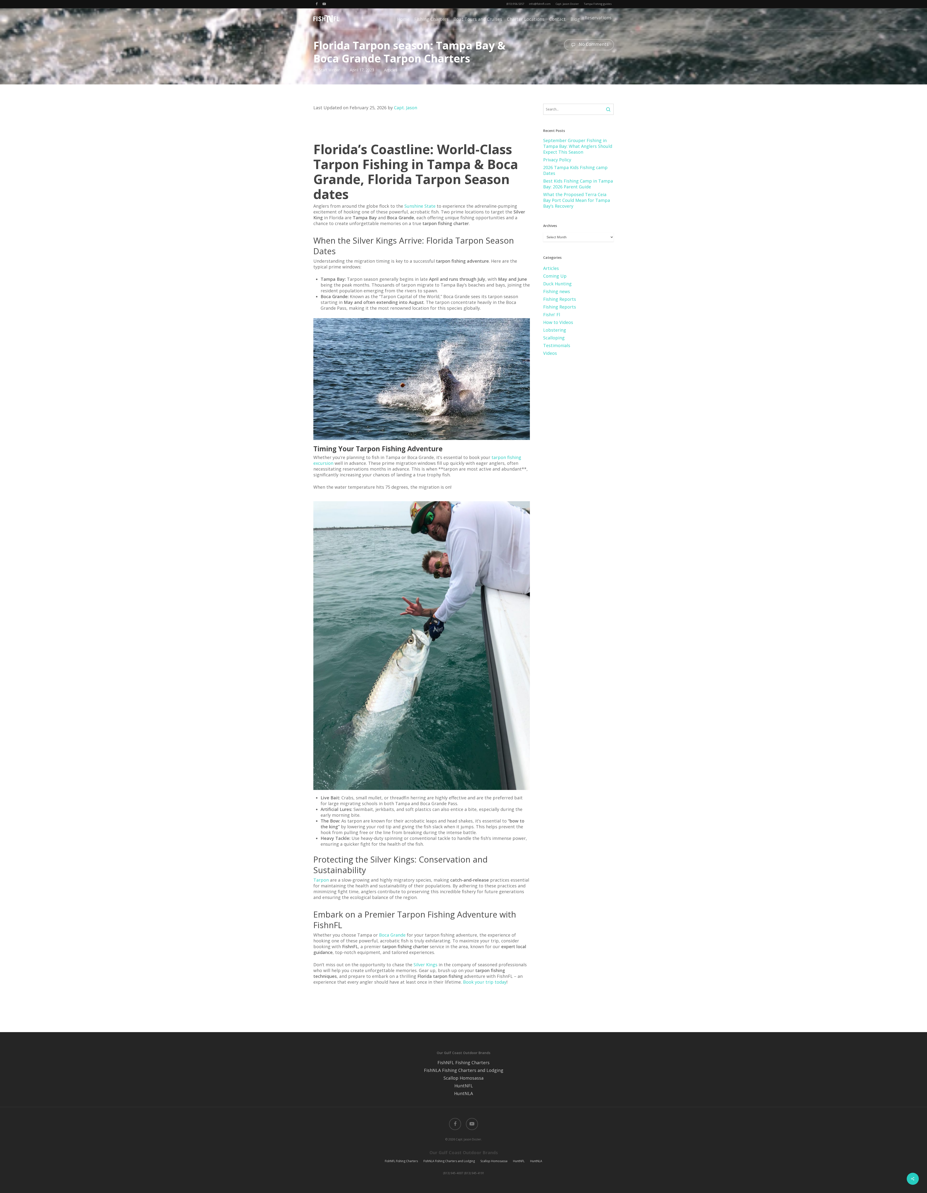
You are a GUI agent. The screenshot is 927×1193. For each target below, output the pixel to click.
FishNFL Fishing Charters (463, 1062)
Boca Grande (392, 935)
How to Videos (558, 322)
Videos (550, 353)
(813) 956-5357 (515, 4)
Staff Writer (329, 70)
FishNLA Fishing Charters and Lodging (463, 1070)
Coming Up (555, 276)
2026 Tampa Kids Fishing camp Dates (575, 170)
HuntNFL (463, 1086)
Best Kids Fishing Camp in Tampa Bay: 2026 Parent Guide (578, 184)
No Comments (593, 44)
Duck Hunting (557, 284)
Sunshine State (419, 206)
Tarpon (321, 880)
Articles (390, 70)
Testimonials (556, 345)
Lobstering (554, 330)
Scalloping (554, 338)
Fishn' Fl (551, 314)
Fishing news (556, 291)
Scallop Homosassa (463, 1078)
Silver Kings (425, 964)
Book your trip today (484, 982)
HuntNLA (463, 1093)
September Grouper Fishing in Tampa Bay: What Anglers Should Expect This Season (577, 146)
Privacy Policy (557, 160)
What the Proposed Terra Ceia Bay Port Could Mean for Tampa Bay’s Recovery (576, 200)
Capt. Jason (405, 107)
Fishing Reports (559, 299)
